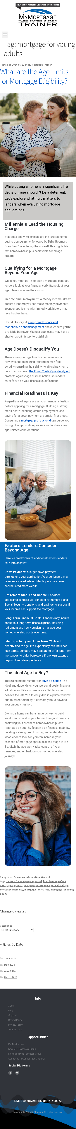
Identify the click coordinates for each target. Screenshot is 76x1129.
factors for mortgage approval (24, 881)
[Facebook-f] (10, 1073)
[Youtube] (17, 1073)
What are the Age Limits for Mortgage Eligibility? (34, 76)
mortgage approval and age (52, 885)
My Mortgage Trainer (40, 64)
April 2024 (9, 971)
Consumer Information (26, 877)
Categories (6, 925)
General (45, 877)
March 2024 (10, 977)
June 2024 (9, 958)
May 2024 (9, 964)
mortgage (29, 885)
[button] (5, 35)
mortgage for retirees (36, 889)
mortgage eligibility (11, 889)
